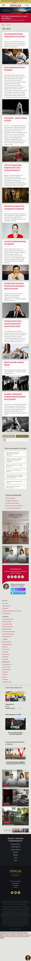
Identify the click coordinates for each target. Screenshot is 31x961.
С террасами (5, 608)
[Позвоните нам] (28, 5)
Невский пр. (5, 646)
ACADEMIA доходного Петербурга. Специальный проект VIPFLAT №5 (15, 764)
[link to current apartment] (15, 56)
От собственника (6, 613)
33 (26, 439)
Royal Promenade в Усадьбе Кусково (14, 363)
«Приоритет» (9, 704)
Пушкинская (5, 651)
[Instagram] (8, 576)
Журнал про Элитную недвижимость (14, 505)
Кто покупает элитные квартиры (13, 508)
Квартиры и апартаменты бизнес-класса (11, 610)
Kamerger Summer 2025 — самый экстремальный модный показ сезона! (13, 323)
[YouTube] (15, 892)
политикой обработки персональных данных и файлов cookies (15, 935)
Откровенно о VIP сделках (11, 500)
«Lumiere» (4, 676)
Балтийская (5, 656)
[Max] (12, 576)
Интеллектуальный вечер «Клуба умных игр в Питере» (14, 35)
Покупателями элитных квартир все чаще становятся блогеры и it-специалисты (15, 734)
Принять (2, 937)
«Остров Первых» (6, 669)
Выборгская (5, 659)
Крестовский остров (7, 644)
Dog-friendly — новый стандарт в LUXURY (15, 119)
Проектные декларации (18, 913)
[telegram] (15, 576)
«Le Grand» (4, 674)
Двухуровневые (6, 605)
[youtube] (19, 576)
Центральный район (7, 624)
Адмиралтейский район (8, 619)
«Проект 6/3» (5, 671)
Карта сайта (27, 913)
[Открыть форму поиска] (25, 5)
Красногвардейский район (8, 631)
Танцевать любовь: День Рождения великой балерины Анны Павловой (15, 396)
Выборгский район (6, 629)
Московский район (6, 636)
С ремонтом (5, 603)
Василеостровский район (8, 634)
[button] (3, 5)
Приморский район (7, 621)
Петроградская (5, 649)
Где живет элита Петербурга (12, 503)
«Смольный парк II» (6, 664)
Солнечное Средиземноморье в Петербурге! (15, 242)
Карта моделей (4, 915)
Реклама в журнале (15, 881)
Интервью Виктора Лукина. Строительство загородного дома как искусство (14, 285)
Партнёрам (15, 885)
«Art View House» (6, 666)
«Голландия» (5, 679)
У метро (4, 639)
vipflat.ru (13, 929)
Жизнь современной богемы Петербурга (14, 68)
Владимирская (5, 654)
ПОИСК (15, 887)
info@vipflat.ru (23, 904)
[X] (19, 892)
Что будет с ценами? (10, 498)
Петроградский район (7, 626)
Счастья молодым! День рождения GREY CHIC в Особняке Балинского (13, 167)
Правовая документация (6, 913)
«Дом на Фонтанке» (7, 681)
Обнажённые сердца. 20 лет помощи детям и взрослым (14, 207)
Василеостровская (6, 641)
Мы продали (15, 883)
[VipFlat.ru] (15, 5)
